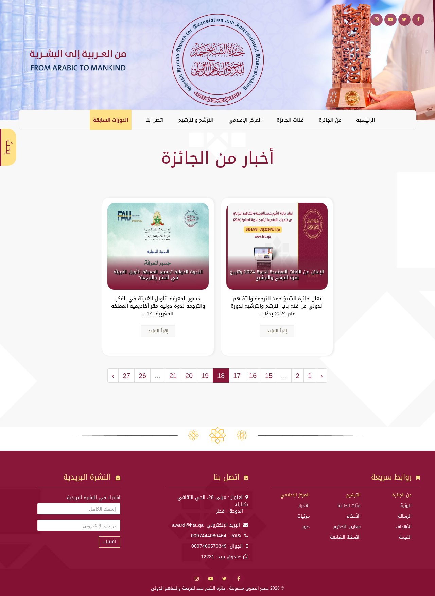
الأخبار (304, 505)
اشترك (109, 541)
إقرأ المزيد (277, 331)
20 (189, 375)
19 (205, 375)
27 (126, 375)
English (29, 119)
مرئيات (303, 516)
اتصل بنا (154, 120)
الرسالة (405, 516)
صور (306, 526)
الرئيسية (365, 120)
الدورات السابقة (110, 120)
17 (237, 375)
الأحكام (354, 516)
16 (253, 375)
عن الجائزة (330, 120)
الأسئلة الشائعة (345, 537)
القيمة (405, 537)
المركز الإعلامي (245, 120)
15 (269, 375)
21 (173, 375)
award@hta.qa (188, 525)
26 (142, 375)
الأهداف (404, 526)
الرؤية (406, 505)
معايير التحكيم (347, 526)
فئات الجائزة (290, 120)
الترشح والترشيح (195, 120)
